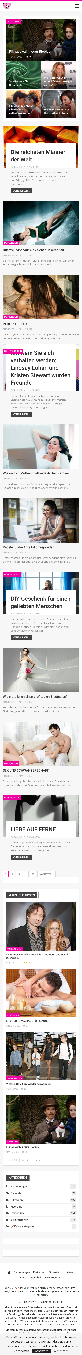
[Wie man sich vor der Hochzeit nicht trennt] (58, 103)
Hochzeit (16, 1206)
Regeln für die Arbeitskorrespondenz (29, 547)
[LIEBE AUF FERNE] (41, 816)
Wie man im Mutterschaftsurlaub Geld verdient (36, 473)
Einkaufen (17, 1193)
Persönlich (11, 243)
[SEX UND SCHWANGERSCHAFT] (41, 744)
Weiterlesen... (21, 190)
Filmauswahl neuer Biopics (29, 51)
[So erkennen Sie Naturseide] (23, 75)
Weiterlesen (61, 1351)
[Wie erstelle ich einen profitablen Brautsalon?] (41, 670)
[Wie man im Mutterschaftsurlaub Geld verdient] (41, 446)
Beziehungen (12, 574)
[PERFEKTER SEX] (41, 297)
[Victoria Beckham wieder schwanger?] (41, 1056)
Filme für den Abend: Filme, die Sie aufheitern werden (21, 109)
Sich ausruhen (13, 351)
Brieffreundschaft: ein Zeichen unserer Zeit (33, 250)
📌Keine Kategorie (22, 1226)
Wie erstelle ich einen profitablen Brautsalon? (35, 696)
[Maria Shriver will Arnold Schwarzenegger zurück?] (58, 75)
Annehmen (41, 1351)
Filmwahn (13, 21)
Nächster (45, 874)
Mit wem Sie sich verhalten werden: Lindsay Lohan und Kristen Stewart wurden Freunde (41, 368)
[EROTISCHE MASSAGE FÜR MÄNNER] (41, 993)
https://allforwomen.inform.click (60, 1307)
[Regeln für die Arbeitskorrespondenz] (41, 520)
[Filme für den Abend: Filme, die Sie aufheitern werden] (23, 103)
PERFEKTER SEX (15, 324)
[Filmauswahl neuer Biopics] (41, 40)
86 (33, 874)
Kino (22, 1277)
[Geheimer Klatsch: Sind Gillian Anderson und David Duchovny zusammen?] (41, 926)
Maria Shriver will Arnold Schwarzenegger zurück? (58, 81)
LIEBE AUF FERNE (33, 829)
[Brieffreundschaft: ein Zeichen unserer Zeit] (41, 223)
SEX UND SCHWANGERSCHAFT (26, 770)
